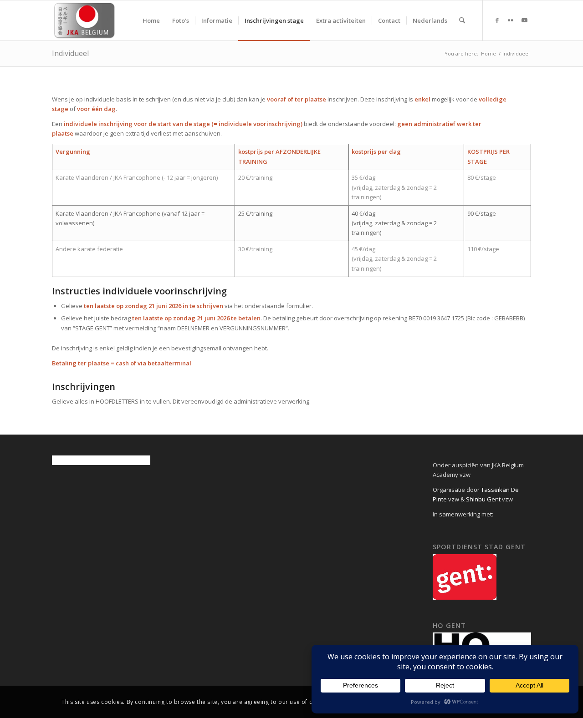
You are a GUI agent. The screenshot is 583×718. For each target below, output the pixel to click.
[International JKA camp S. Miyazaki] (84, 20)
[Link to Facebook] (497, 20)
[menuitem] (151, 20)
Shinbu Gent (483, 499)
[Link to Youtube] (524, 20)
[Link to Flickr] (510, 20)
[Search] (462, 20)
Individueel (70, 53)
